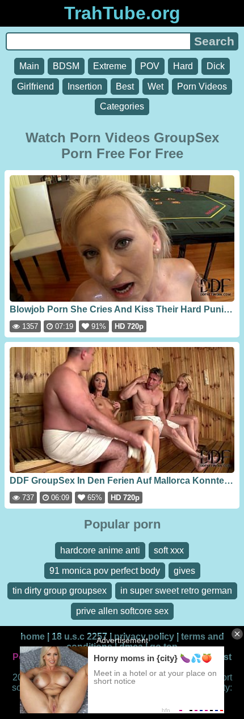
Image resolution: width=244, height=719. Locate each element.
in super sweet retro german (176, 590)
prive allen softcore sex (122, 611)
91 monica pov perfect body (104, 571)
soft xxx (169, 550)
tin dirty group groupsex (59, 590)
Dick (216, 66)
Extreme (110, 66)
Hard (183, 66)
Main (29, 66)
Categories (122, 106)
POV (149, 66)
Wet (155, 86)
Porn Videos (202, 86)
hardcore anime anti (100, 550)
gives (184, 571)
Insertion (85, 86)
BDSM (66, 66)
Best (125, 86)
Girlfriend (35, 86)
